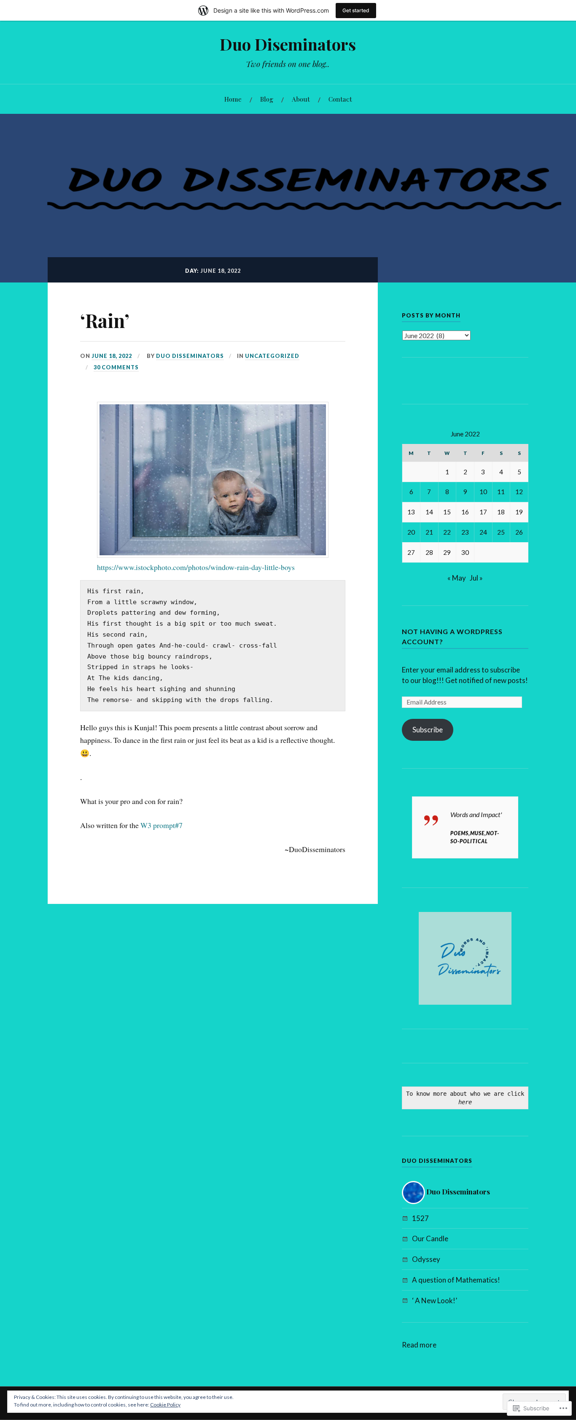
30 (465, 552)
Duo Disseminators (190, 355)
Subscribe (427, 729)
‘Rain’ (104, 320)
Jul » (476, 577)
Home (233, 98)
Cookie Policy (165, 1404)
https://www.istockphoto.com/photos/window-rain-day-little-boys (196, 567)
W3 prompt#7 (161, 825)
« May (456, 577)
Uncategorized (272, 355)
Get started (355, 10)
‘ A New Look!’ (434, 1300)
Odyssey (426, 1259)
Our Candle (430, 1238)
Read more (419, 1345)
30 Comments (116, 367)
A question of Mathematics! (456, 1279)
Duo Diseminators (288, 44)
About (301, 98)
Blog (266, 98)
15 (447, 512)
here (465, 1102)
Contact (340, 98)
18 (501, 512)
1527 (420, 1218)
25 (501, 532)
